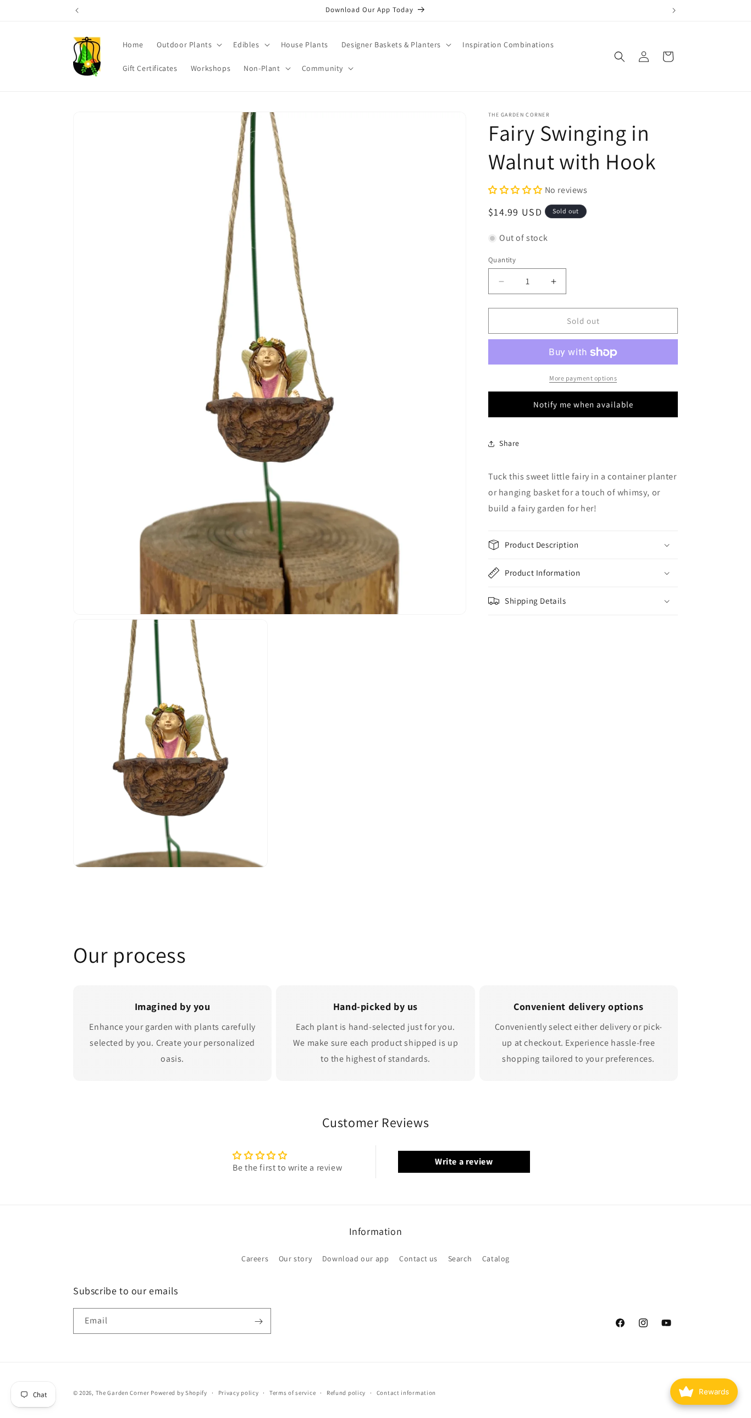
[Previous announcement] (77, 10)
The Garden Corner (123, 1393)
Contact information (406, 1392)
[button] (188, 44)
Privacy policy (238, 1392)
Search (460, 1258)
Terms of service (292, 1392)
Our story (295, 1258)
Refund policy (346, 1392)
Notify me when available (583, 404)
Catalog (496, 1258)
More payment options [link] (583, 378)
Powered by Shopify (179, 1393)
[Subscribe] (258, 1321)
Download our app (355, 1258)
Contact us (418, 1258)
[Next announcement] (674, 10)
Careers (254, 1258)
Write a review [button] (464, 1161)
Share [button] (509, 443)
